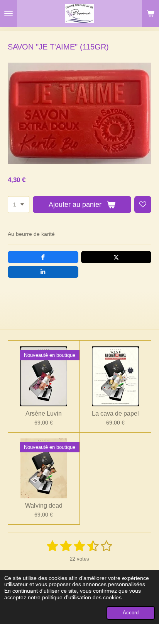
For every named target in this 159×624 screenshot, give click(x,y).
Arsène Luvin (43, 413)
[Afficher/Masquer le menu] (8, 13)
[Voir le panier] (150, 13)
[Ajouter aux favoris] (142, 204)
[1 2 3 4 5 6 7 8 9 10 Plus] (18, 204)
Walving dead (44, 505)
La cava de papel (115, 413)
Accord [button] (131, 612)
